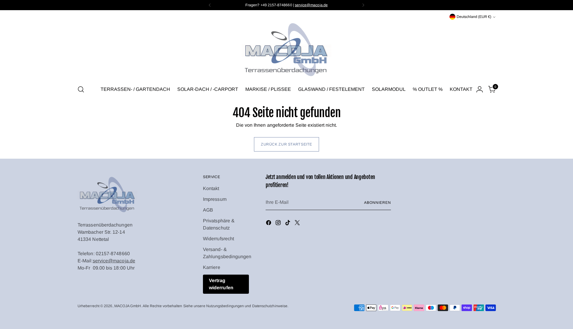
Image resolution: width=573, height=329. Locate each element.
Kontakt (211, 188)
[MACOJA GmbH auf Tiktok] (288, 224)
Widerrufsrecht (218, 238)
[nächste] (363, 5)
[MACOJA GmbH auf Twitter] (297, 224)
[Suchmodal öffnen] (81, 89)
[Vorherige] (209, 5)
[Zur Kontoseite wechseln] (480, 89)
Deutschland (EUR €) (474, 17)
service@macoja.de (114, 260)
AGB (208, 209)
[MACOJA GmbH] (286, 50)
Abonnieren (377, 203)
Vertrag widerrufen (221, 284)
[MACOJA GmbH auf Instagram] (278, 224)
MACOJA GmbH (127, 306)
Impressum (215, 199)
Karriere (211, 267)
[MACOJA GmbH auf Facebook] (269, 224)
